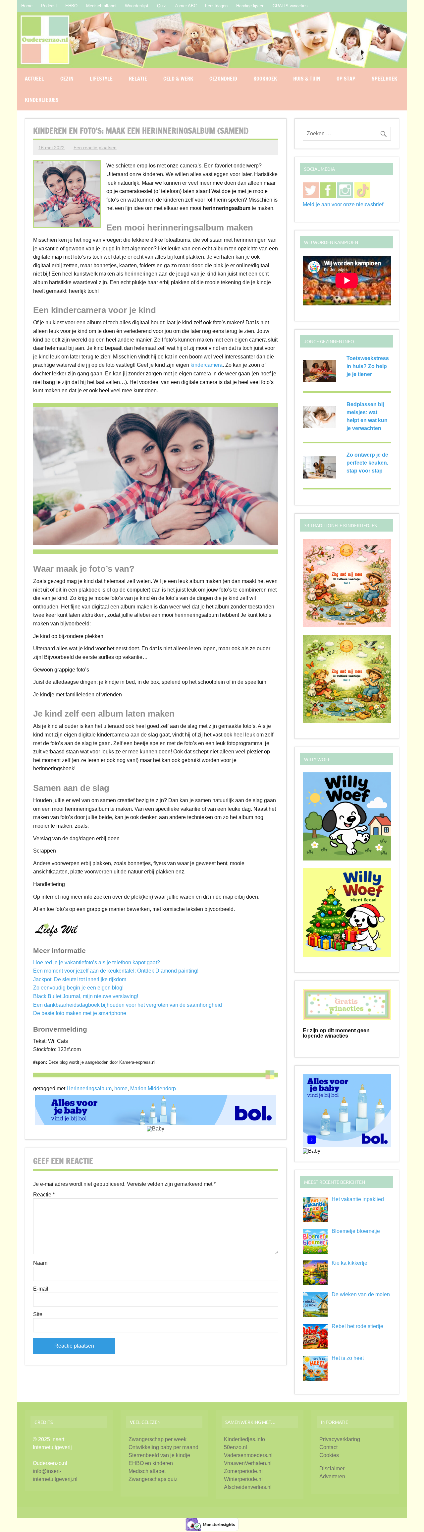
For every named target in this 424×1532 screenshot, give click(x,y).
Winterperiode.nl (243, 1479)
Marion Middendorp (153, 1088)
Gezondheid (223, 78)
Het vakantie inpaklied (358, 1199)
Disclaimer (331, 1468)
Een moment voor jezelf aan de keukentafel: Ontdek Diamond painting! (115, 971)
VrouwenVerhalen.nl (248, 1463)
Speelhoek (384, 78)
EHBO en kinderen (151, 1463)
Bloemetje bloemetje (356, 1231)
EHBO (71, 5)
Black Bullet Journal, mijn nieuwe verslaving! (85, 996)
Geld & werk (178, 78)
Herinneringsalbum (89, 1088)
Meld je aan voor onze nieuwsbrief (343, 204)
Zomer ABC (186, 5)
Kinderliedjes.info (244, 1439)
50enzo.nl (235, 1447)
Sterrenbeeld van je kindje (159, 1455)
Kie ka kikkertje (349, 1263)
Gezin (67, 78)
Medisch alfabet (101, 5)
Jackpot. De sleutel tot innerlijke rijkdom (79, 979)
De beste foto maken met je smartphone (79, 1013)
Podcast (49, 5)
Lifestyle (101, 78)
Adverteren (332, 1476)
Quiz (161, 5)
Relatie (138, 78)
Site (37, 1314)
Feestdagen (216, 5)
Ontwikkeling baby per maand (163, 1447)
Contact (328, 1447)
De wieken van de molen (361, 1294)
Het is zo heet (348, 1358)
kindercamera (206, 365)
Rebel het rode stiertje (357, 1326)
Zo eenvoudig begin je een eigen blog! (78, 987)
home (121, 1088)
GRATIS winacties (290, 5)
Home (26, 5)
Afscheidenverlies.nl (248, 1487)
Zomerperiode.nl (243, 1471)
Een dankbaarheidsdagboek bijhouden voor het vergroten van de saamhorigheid (127, 1005)
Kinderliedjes (42, 99)
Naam (40, 1263)
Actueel (34, 78)
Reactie (44, 1194)
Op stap (346, 78)
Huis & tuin (306, 78)
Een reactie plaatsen (95, 147)
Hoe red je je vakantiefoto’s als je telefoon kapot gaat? (96, 962)
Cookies (329, 1455)
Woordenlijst (136, 5)
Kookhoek (265, 78)
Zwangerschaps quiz (153, 1479)
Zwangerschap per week (157, 1439)
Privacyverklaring (339, 1439)
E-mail (40, 1289)
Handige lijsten (250, 5)
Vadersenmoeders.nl (248, 1455)
